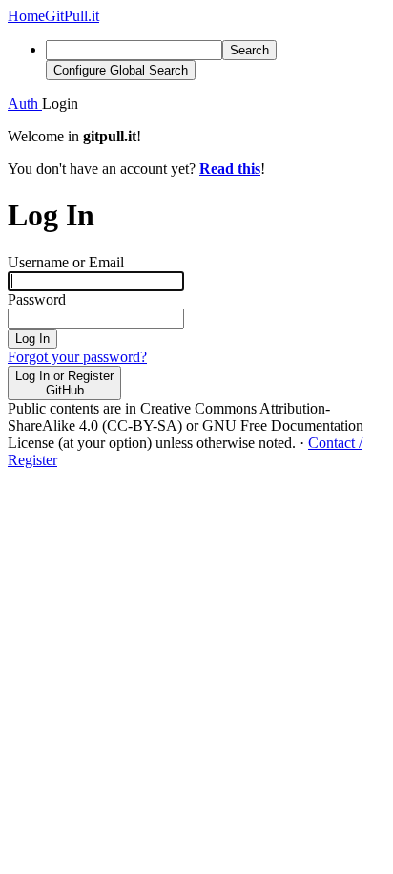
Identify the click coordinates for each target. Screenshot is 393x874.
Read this (229, 168)
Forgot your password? (77, 357)
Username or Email (66, 262)
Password (37, 299)
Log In (32, 338)
